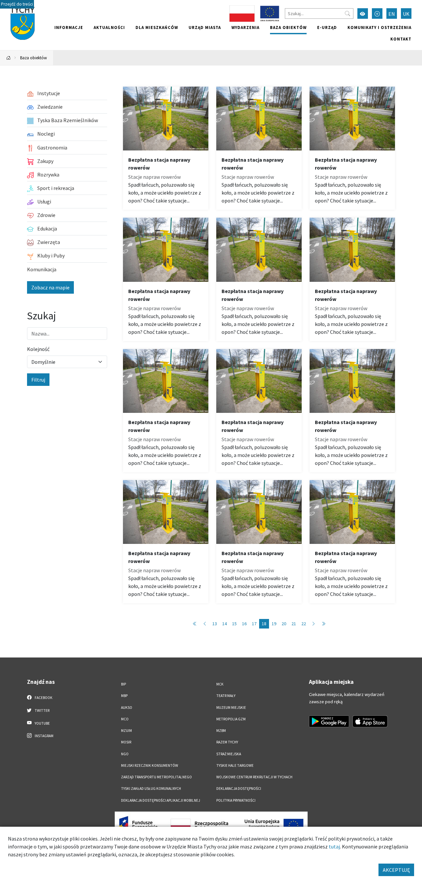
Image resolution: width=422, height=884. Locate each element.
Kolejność (38, 349)
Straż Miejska (228, 754)
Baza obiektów (288, 27)
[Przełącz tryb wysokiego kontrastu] (362, 13)
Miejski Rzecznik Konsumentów (149, 765)
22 (303, 624)
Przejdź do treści (17, 4)
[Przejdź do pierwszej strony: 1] (195, 624)
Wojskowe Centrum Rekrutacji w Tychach (254, 777)
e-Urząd (327, 27)
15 (234, 624)
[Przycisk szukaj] (347, 13)
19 (274, 624)
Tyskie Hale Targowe (235, 765)
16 (244, 624)
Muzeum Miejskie (231, 707)
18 (264, 624)
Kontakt (400, 38)
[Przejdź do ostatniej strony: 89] (323, 624)
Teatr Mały (225, 695)
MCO (125, 719)
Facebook (43, 697)
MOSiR (126, 742)
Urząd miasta (205, 27)
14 (224, 624)
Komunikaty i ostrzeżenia (379, 27)
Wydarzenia (245, 27)
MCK (220, 684)
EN (391, 14)
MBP (124, 695)
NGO (125, 754)
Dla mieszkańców (157, 27)
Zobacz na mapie (50, 287)
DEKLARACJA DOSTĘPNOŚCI (238, 788)
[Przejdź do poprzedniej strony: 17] (205, 624)
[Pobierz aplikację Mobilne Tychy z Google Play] (329, 721)
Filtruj (38, 379)
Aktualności (109, 27)
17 (254, 624)
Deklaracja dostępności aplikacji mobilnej (160, 800)
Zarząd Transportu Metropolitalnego (156, 777)
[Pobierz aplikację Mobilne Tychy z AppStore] (370, 721)
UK (406, 14)
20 (284, 624)
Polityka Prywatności (236, 800)
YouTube (42, 723)
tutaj (334, 846)
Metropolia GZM (231, 719)
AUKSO (126, 707)
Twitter (41, 710)
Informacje (68, 27)
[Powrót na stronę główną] (8, 57)
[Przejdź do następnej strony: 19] (313, 624)
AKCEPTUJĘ (396, 870)
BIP (123, 684)
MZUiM (126, 730)
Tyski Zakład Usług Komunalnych (151, 788)
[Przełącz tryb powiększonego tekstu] (377, 13)
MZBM (221, 730)
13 (214, 624)
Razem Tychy (227, 742)
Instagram (43, 736)
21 (293, 624)
